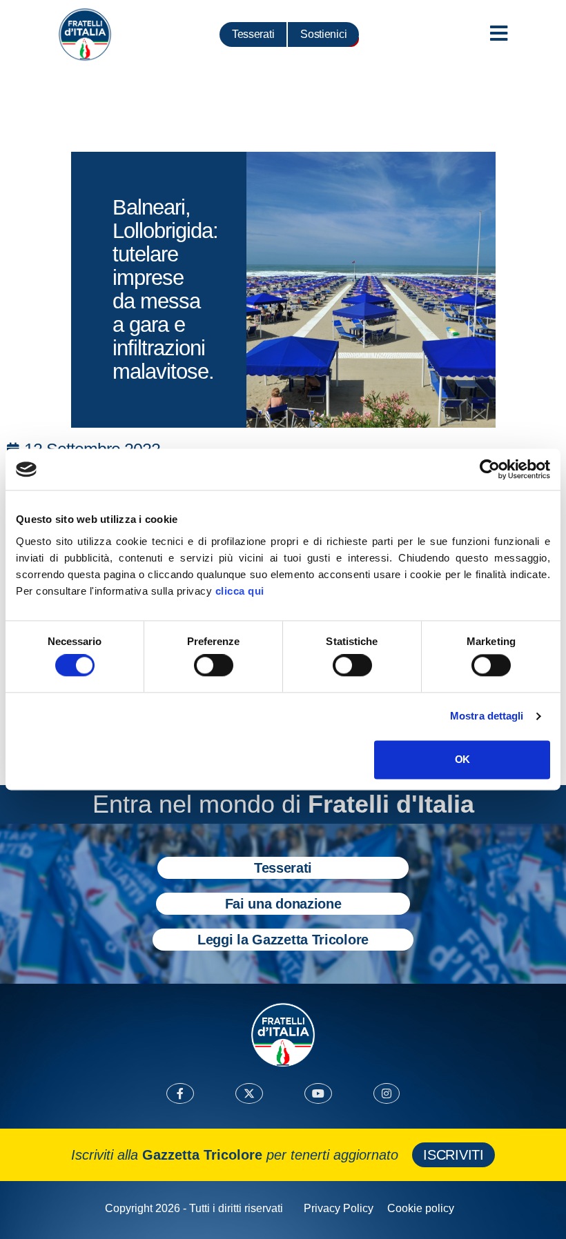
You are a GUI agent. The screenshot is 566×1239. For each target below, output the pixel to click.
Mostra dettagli (487, 716)
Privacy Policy (338, 1208)
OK (462, 759)
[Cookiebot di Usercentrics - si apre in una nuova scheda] (489, 469)
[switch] (213, 666)
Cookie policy (420, 1208)
